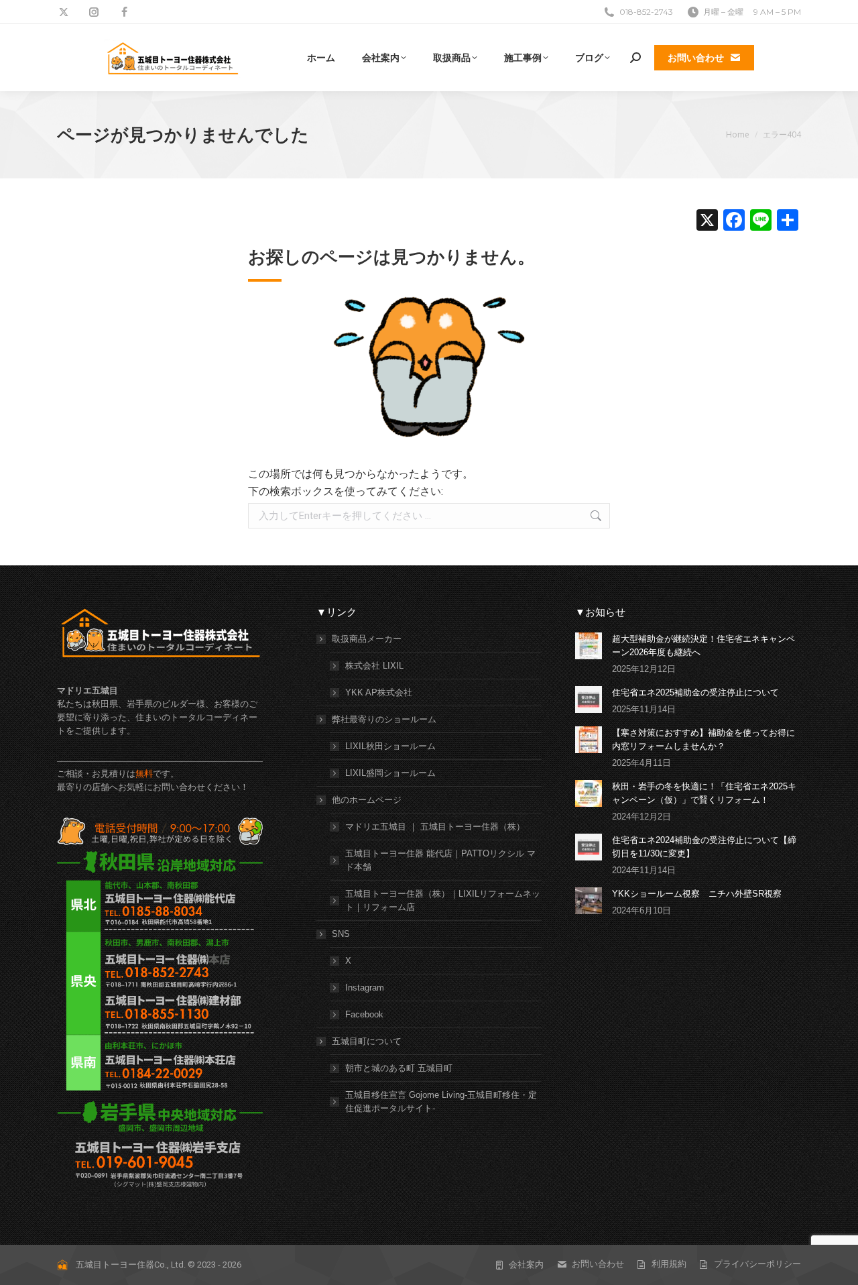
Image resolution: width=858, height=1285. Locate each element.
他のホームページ (367, 800)
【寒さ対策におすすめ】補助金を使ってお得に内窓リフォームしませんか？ (703, 739)
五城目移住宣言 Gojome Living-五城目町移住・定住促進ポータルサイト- (441, 1101)
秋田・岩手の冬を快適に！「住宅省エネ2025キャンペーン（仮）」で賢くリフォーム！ (704, 793)
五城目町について (367, 1041)
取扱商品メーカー (367, 639)
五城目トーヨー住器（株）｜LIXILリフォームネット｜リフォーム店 (442, 900)
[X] (707, 221)
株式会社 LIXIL (374, 666)
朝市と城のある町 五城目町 (398, 1068)
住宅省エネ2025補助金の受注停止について (695, 692)
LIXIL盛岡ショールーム (390, 773)
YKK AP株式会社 (378, 692)
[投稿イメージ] (588, 645)
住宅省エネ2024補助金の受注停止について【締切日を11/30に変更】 (704, 846)
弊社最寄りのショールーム (384, 719)
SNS (341, 934)
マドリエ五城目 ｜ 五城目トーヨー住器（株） (435, 827)
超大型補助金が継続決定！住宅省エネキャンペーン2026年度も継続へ (703, 645)
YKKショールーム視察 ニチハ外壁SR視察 (697, 894)
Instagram (364, 988)
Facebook (364, 1014)
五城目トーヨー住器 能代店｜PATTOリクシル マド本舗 (440, 860)
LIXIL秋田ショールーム (390, 746)
